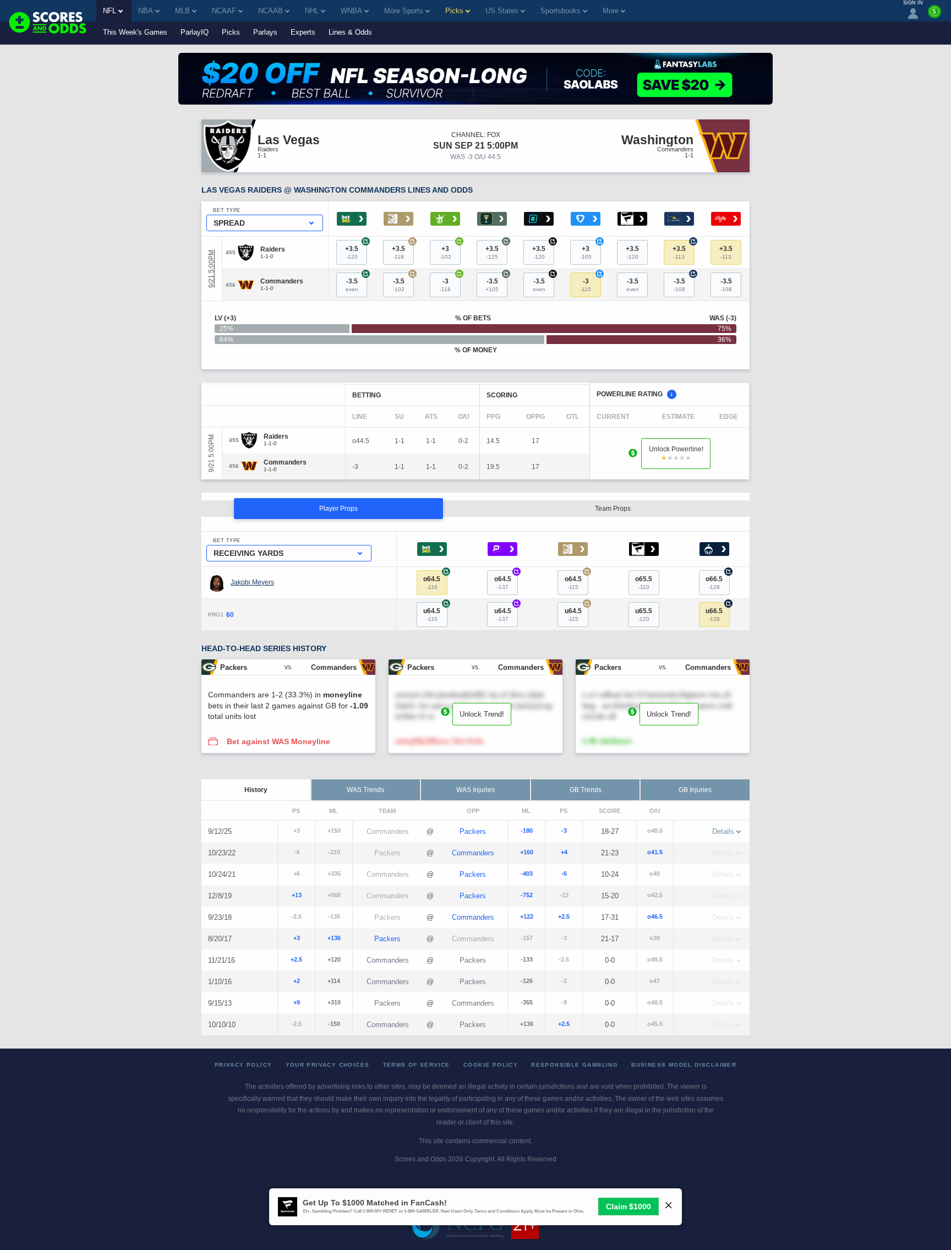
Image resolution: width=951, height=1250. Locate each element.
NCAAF (224, 11)
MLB (182, 11)
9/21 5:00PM (211, 269)
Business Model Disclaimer (683, 1065)
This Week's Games (135, 32)
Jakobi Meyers (252, 582)
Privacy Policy (243, 1065)
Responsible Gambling (574, 1065)
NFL (109, 11)
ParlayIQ (195, 32)
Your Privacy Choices (328, 1065)
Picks (231, 32)
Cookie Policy (490, 1065)
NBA (145, 11)
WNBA (351, 11)
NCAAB (270, 11)
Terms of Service (416, 1065)
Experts (303, 32)
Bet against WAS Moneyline (278, 741)
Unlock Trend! (482, 714)
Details (723, 831)
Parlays (265, 32)
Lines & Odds (350, 32)
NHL (312, 11)
